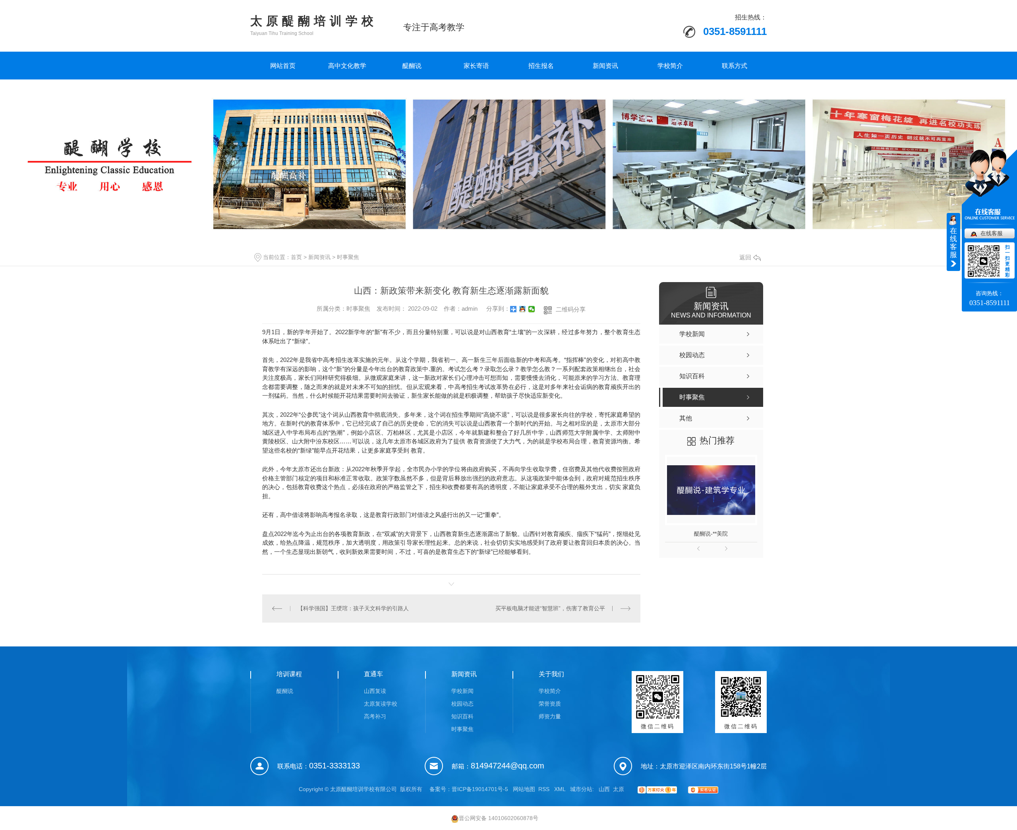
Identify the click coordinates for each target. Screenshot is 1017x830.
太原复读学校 (380, 703)
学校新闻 (462, 691)
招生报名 (541, 65)
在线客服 (991, 233)
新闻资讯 (605, 65)
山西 (604, 789)
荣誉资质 (550, 703)
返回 (745, 257)
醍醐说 (411, 65)
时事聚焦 (348, 257)
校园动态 (462, 703)
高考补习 (375, 716)
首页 (296, 257)
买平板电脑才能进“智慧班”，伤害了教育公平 (550, 608)
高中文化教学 (347, 65)
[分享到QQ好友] (522, 309)
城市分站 (581, 789)
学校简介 (670, 65)
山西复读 (375, 691)
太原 (618, 789)
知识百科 (462, 716)
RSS (544, 789)
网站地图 (524, 789)
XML (560, 789)
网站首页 (283, 65)
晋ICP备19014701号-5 (480, 789)
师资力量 (550, 716)
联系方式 (734, 65)
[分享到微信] (531, 309)
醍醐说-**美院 (711, 533)
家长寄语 (476, 65)
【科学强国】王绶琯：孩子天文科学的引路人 (353, 608)
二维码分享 (571, 309)
